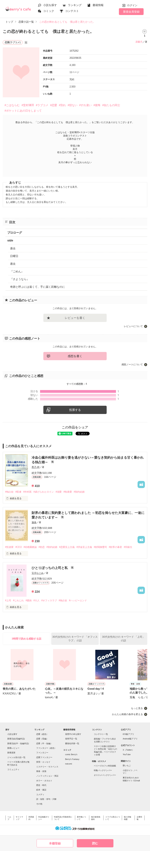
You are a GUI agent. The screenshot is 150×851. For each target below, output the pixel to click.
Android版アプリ (130, 739)
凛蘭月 (138, 41)
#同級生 (128, 547)
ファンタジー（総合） (46, 748)
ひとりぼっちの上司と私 (50, 568)
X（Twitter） (128, 750)
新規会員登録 (131, 11)
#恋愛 (53, 105)
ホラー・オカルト (44, 780)
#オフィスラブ (49, 600)
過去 (13, 248)
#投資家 (9, 547)
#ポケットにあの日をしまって (23, 110)
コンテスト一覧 (101, 734)
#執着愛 (67, 491)
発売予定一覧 (71, 739)
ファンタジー (42, 752)
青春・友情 (41, 771)
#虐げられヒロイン (43, 491)
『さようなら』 (19, 279)
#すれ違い (85, 105)
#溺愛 (59, 491)
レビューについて (133, 326)
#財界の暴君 (115, 547)
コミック (48, 10)
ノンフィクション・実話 (47, 776)
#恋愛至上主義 (67, 547)
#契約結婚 (79, 491)
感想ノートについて (132, 364)
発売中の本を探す (73, 734)
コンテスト (72, 10)
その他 (39, 804)
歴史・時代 (41, 785)
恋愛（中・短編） (44, 743)
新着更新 (11, 752)
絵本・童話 (41, 790)
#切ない (72, 105)
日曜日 (14, 256)
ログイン (132, 5)
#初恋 (42, 547)
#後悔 (96, 105)
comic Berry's (71, 754)
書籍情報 (98, 5)
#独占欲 (9, 491)
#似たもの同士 (111, 105)
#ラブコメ (42, 105)
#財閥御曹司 (100, 547)
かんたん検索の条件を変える (127, 714)
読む (95, 843)
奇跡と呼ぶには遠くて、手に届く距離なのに (37, 286)
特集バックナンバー (103, 770)
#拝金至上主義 (84, 547)
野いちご (127, 765)
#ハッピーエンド (78, 600)
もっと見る (137, 708)
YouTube (127, 754)
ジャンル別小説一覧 (16, 757)
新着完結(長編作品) (16, 739)
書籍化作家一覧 (72, 743)
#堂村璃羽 (28, 105)
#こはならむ (12, 105)
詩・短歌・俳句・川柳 (46, 799)
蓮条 (34, 522)
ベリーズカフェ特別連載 (105, 766)
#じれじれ (18, 600)
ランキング (75, 5)
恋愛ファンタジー (44, 757)
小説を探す (50, 5)
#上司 (8, 600)
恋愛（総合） (42, 734)
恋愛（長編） (42, 739)
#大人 (36, 600)
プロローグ (14, 232)
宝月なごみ (38, 573)
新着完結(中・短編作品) (18, 743)
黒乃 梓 (36, 467)
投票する (75, 409)
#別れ (62, 105)
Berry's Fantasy (72, 759)
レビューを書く (75, 317)
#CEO (18, 547)
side (10, 240)
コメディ (40, 794)
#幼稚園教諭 (30, 547)
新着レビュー (13, 748)
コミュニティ (13, 769)
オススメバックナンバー (105, 775)
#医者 (18, 491)
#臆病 (29, 600)
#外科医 (27, 491)
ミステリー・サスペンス (47, 767)
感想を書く (75, 356)
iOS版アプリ (128, 734)
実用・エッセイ (43, 762)
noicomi (68, 764)
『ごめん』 (17, 271)
